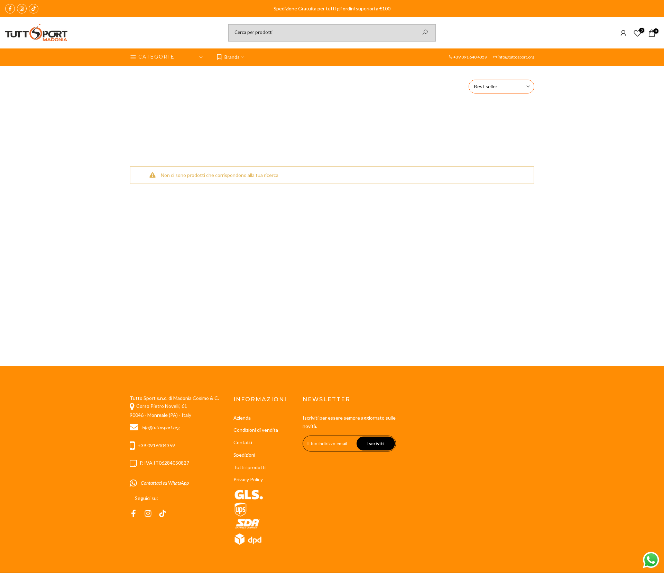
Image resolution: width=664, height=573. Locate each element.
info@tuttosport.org (516, 57)
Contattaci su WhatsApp (164, 483)
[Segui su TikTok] (33, 9)
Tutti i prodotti (249, 467)
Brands (232, 57)
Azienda (242, 418)
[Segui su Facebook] (10, 9)
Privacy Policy (248, 479)
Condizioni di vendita (255, 430)
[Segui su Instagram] (22, 9)
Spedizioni (244, 455)
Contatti (242, 442)
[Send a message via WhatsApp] (651, 560)
